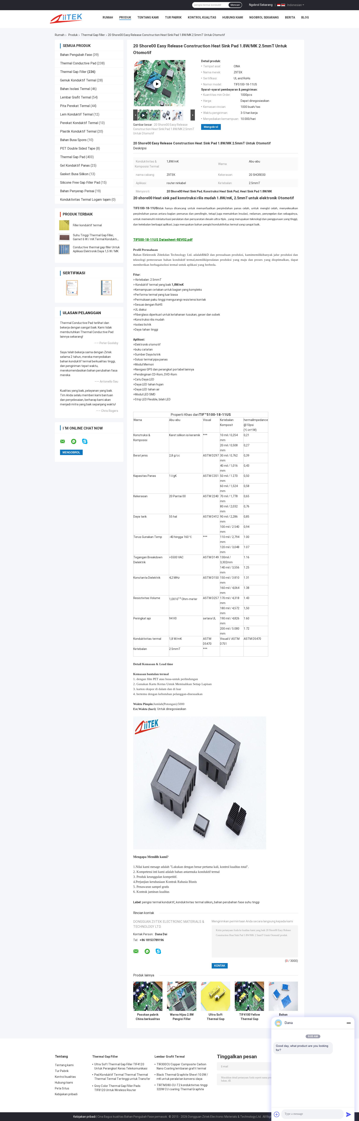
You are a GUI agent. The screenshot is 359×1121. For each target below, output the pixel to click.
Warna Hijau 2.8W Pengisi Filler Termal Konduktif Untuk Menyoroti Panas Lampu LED (182, 1017)
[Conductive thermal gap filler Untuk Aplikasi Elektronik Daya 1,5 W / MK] (64, 249)
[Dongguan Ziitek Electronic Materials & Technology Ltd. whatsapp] (76, 441)
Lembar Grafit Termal (75, 97)
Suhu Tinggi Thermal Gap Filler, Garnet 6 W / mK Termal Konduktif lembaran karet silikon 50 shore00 (95, 239)
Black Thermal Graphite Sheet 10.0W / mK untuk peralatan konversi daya (182, 1076)
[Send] (348, 1114)
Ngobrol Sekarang (261, 4)
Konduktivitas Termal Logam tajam (85, 200)
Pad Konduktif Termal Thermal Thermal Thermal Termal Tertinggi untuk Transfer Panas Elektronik (122, 1077)
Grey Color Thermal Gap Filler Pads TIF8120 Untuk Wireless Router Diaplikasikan (117, 1088)
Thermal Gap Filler (93, 35)
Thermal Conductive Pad (78, 63)
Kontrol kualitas (202, 17)
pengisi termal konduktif (158, 902)
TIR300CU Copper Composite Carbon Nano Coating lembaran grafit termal (181, 1066)
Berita (290, 17)
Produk (125, 17)
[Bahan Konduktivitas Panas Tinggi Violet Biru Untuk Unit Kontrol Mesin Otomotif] (283, 996)
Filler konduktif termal (87, 225)
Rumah (108, 17)
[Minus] (348, 1022)
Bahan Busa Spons (73, 140)
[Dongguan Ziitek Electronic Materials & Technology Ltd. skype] (87, 441)
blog (305, 17)
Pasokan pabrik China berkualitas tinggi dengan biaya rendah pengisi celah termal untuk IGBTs (148, 1017)
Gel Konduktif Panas (75, 165)
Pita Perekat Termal (75, 106)
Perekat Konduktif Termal (79, 123)
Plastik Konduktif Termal (78, 131)
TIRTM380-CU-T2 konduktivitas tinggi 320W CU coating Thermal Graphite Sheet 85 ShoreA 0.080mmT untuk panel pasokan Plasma (184, 1087)
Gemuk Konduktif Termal (78, 80)
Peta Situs (62, 1088)
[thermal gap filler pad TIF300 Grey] (157, 84)
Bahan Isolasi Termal (75, 89)
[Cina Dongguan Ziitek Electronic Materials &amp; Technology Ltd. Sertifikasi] (72, 287)
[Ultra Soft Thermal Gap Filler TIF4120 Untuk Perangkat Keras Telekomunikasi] (215, 996)
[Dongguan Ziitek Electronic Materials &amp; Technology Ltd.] (67, 18)
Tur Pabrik (173, 17)
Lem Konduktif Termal (76, 114)
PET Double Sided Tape (77, 148)
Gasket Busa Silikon (74, 174)
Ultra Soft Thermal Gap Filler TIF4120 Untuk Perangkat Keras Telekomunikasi (215, 1017)
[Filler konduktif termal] (64, 225)
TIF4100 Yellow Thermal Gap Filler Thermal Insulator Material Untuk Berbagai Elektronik (249, 1017)
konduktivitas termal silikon (194, 902)
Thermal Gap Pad (72, 157)
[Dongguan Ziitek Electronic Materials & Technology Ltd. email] (65, 441)
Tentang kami (148, 17)
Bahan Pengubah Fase (76, 55)
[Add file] (277, 1114)
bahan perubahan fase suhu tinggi (236, 902)
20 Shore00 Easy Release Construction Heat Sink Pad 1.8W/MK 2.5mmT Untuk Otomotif (163, 129)
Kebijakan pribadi (66, 1094)
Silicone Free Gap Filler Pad (80, 183)
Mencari (235, 5)
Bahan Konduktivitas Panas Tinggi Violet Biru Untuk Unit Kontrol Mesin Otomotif (283, 1017)
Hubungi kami (232, 17)
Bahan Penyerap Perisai (77, 191)
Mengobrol (211, 126)
